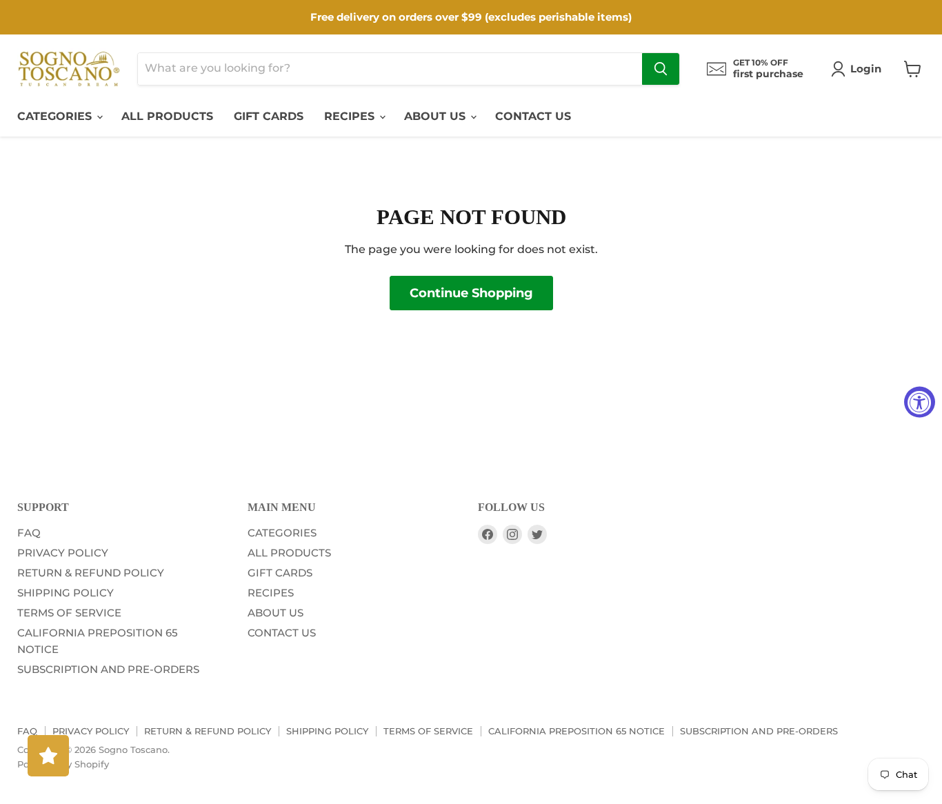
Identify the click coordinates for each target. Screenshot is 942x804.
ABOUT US (436, 116)
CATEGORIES (56, 116)
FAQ (29, 532)
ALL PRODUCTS (167, 116)
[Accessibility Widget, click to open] (919, 402)
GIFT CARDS (268, 116)
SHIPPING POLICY (65, 592)
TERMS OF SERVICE (69, 612)
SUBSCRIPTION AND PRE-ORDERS (108, 669)
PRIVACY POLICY (62, 552)
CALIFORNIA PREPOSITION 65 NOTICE (576, 730)
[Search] (660, 69)
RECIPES (351, 116)
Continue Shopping (471, 293)
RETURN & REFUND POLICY (90, 572)
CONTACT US (533, 116)
